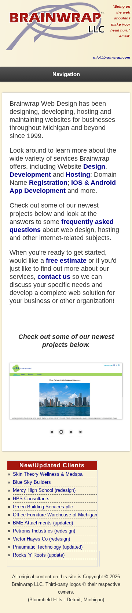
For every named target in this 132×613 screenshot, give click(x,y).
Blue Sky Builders (32, 482)
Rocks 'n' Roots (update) (39, 555)
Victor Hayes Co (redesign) (41, 539)
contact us (53, 276)
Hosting (78, 174)
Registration (48, 182)
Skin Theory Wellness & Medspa (47, 474)
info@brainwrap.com (111, 57)
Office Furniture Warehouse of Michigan (55, 514)
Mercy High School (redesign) (44, 490)
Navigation (66, 74)
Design (94, 166)
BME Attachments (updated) (43, 523)
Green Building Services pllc (43, 506)
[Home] (55, 50)
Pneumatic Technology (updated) (47, 547)
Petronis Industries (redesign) (44, 531)
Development (30, 174)
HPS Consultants (31, 498)
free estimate (66, 260)
